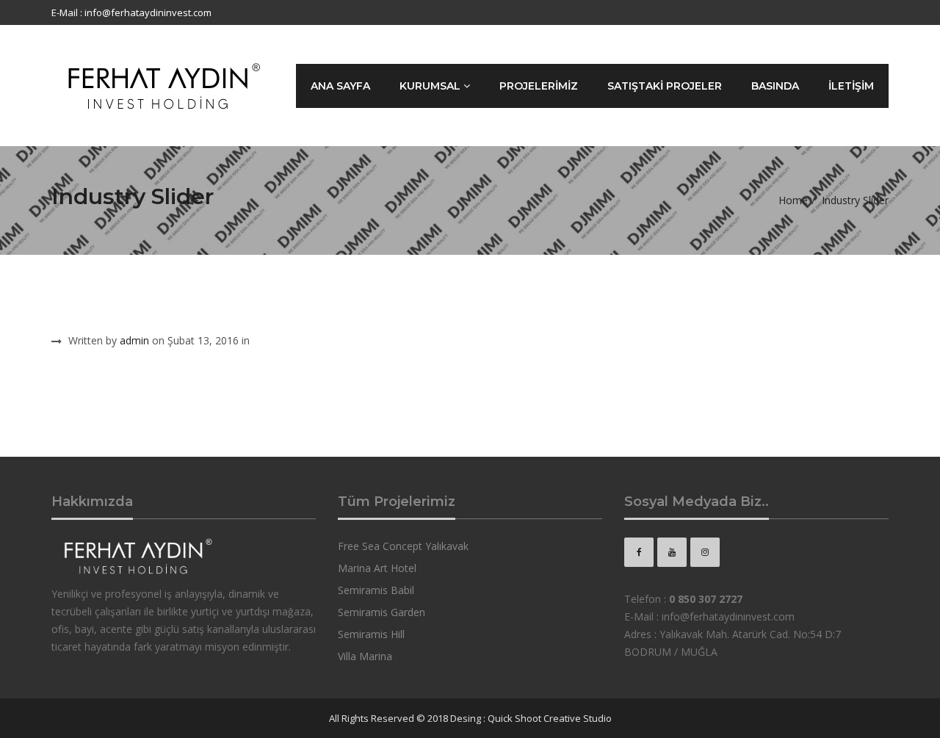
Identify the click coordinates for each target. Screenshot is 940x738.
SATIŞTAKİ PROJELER (664, 86)
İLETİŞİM (851, 86)
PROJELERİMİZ (538, 86)
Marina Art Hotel (377, 568)
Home (793, 200)
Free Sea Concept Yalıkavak (403, 546)
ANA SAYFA (340, 86)
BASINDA (775, 86)
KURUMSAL (431, 86)
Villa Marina (365, 656)
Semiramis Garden (381, 612)
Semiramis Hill (371, 634)
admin (134, 340)
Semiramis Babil (376, 590)
